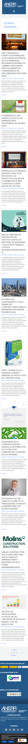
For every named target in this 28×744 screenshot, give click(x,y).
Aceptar (4, 741)
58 (11, 652)
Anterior (14, 650)
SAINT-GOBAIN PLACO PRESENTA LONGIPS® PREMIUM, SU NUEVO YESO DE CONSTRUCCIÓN (14, 374)
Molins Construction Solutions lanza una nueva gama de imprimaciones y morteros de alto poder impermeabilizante (13, 560)
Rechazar (11, 741)
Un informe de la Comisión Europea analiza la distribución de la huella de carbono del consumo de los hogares (14, 448)
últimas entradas (13, 78)
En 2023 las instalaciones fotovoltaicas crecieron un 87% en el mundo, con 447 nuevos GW (13, 618)
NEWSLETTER (5, 78)
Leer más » (4, 95)
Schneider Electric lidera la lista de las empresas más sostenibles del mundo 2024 (13, 120)
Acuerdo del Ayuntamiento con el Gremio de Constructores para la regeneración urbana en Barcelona (14, 306)
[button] (13, 11)
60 (16, 652)
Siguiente (14, 655)
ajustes (12, 739)
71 (22, 652)
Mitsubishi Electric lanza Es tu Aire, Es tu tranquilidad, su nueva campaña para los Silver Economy (14, 503)
